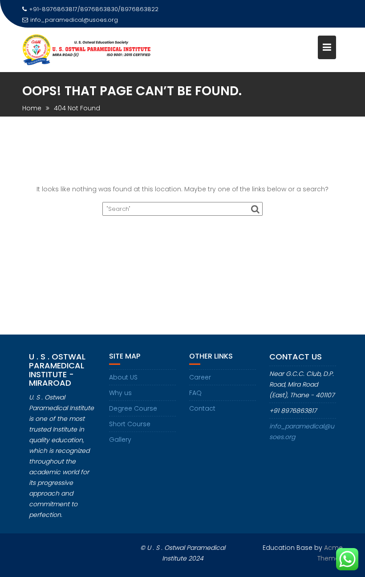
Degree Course (133, 408)
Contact (202, 408)
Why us (120, 392)
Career (200, 377)
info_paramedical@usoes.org (74, 20)
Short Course (129, 424)
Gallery (120, 439)
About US (123, 377)
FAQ (195, 392)
